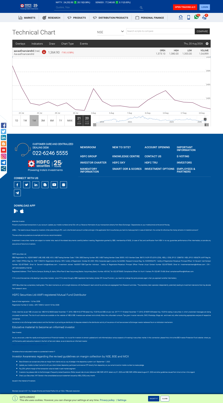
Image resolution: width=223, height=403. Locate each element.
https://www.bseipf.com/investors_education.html (29, 345)
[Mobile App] (189, 17)
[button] (110, 32)
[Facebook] (17, 184)
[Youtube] (54, 184)
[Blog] (45, 184)
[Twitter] (26, 184)
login (204, 7)
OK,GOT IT (154, 399)
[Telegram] (17, 192)
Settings (121, 400)
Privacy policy (107, 400)
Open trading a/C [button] (185, 7)
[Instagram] (63, 184)
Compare (202, 31)
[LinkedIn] (35, 184)
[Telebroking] (181, 17)
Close (165, 399)
